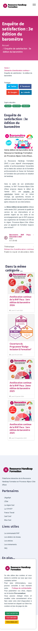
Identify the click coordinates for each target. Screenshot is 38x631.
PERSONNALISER (12, 622)
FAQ (5, 548)
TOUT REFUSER (11, 618)
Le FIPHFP (8, 509)
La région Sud (9, 505)
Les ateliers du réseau (12, 537)
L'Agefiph (7, 497)
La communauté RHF (11, 533)
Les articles (8, 541)
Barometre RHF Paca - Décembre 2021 (21, 236)
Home (6, 68)
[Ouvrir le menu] (34, 4)
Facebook (25, 86)
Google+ (13, 92)
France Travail (9, 512)
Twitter (13, 86)
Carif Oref (7, 516)
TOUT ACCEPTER (12, 613)
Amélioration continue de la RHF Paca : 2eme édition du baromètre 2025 (20, 386)
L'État (6, 501)
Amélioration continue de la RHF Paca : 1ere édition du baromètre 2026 (20, 300)
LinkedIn (26, 92)
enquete (8, 106)
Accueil (5, 45)
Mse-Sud (7, 520)
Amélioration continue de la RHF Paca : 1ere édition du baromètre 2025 (20, 428)
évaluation (25, 106)
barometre (16, 106)
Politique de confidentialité (21, 588)
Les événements (10, 544)
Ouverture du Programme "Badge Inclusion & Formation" (20, 346)
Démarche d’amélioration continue (16, 70)
